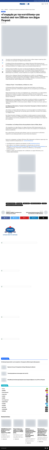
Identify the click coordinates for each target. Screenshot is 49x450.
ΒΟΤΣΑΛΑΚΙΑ (19, 203)
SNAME (24, 398)
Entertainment (24, 392)
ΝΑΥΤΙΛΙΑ (25, 407)
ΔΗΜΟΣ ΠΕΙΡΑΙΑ (26, 203)
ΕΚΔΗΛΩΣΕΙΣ (25, 401)
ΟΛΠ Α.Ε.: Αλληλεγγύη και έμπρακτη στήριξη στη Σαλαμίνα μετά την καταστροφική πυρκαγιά (30, 432)
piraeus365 (41, 441)
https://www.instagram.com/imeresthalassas (36, 146)
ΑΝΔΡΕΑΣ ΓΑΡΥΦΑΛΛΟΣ (10, 203)
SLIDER (25, 396)
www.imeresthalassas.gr (28, 140)
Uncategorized (25, 399)
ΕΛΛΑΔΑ (25, 403)
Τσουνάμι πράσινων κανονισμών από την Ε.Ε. (18, 373)
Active (24, 388)
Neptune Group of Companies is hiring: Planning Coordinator (21, 367)
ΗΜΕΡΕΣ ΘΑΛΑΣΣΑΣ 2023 (35, 203)
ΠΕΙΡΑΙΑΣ (6, 9)
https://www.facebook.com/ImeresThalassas (18, 146)
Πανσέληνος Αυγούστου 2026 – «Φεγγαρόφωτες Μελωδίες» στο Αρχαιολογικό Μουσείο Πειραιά (42, 432)
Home (2, 9)
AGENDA (25, 390)
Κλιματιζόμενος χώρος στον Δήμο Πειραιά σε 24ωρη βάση (18, 430)
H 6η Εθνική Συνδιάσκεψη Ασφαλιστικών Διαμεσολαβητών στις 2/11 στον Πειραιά (26, 379)
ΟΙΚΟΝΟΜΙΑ (25, 409)
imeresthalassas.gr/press (35, 143)
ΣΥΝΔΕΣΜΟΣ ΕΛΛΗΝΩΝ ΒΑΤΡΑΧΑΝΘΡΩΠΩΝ (14, 205)
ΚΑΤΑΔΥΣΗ (44, 203)
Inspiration (24, 394)
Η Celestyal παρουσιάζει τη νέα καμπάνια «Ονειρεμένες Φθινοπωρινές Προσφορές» (20, 362)
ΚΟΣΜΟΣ (25, 405)
